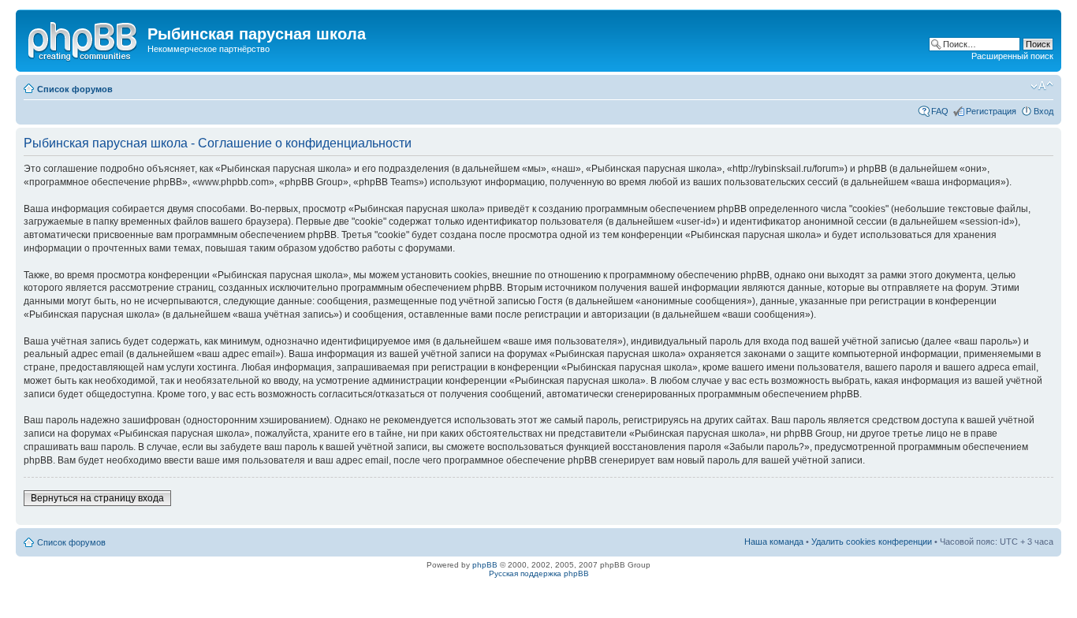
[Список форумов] (83, 38)
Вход (1043, 111)
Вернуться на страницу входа (97, 498)
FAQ (939, 111)
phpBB (485, 564)
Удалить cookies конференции (871, 541)
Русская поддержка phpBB (539, 573)
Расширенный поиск (1012, 56)
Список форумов (75, 89)
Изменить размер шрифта (1041, 86)
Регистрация (991, 111)
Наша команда (773, 541)
